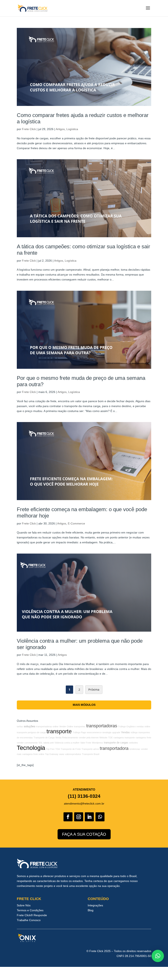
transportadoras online (47, 726)
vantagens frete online (33, 754)
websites (133, 742)
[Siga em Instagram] (78, 816)
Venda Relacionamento (66, 737)
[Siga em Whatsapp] (99, 816)
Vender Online (66, 726)
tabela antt (48, 742)
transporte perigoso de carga (31, 732)
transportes (79, 726)
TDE (110, 737)
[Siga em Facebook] (68, 816)
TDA (57, 749)
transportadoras (101, 725)
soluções (29, 726)
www (61, 754)
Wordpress (97, 742)
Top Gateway (51, 754)
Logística (72, 129)
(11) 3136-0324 (84, 796)
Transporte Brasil (90, 754)
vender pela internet (89, 737)
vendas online (143, 726)
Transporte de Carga (44, 737)
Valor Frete (85, 742)
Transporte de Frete (71, 749)
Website (103, 737)
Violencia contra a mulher (66, 742)
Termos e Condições (30, 910)
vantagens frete (143, 737)
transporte (59, 731)
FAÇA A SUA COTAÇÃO (84, 834)
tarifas (20, 726)
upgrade (116, 732)
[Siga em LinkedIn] (89, 816)
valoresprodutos (73, 754)
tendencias (134, 749)
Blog (90, 910)
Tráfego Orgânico (127, 726)
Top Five (50, 749)
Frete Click (29, 129)
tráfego (134, 732)
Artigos (60, 129)
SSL (41, 742)
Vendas (125, 732)
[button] (158, 956)
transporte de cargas (116, 742)
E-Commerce (76, 523)
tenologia (106, 732)
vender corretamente (27, 742)
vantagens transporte (124, 737)
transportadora (114, 748)
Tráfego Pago (79, 732)
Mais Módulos (84, 704)
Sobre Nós (24, 905)
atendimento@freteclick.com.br (84, 803)
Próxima (93, 689)
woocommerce (94, 732)
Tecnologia (31, 747)
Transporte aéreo (90, 749)
